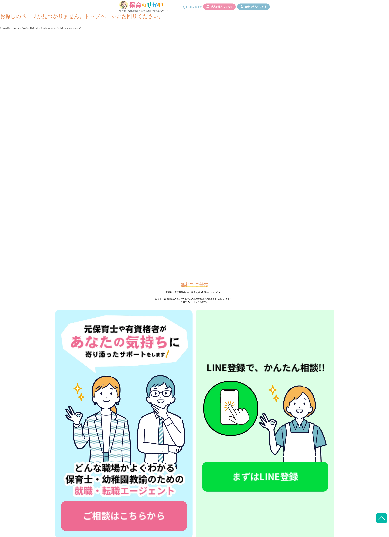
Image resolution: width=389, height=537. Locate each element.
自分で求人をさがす (256, 6)
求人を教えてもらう (222, 6)
